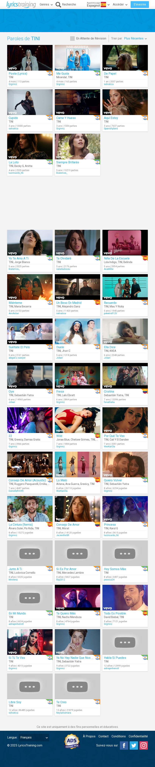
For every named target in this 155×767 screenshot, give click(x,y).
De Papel (110, 73)
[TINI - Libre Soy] (30, 686)
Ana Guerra (72, 483)
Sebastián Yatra (24, 395)
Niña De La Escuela (116, 258)
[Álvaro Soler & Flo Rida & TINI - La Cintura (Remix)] (30, 509)
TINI (11, 77)
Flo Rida (28, 528)
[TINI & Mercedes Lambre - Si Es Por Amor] (77, 553)
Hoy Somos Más (115, 569)
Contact (103, 736)
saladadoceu (63, 269)
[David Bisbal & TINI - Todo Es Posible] (125, 597)
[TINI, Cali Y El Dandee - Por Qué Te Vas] (125, 420)
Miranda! (61, 77)
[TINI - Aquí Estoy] (125, 102)
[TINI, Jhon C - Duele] (77, 331)
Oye (11, 391)
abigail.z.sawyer (17, 357)
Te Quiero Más (66, 613)
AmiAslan (14, 313)
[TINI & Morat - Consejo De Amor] (77, 509)
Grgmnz (13, 84)
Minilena (13, 579)
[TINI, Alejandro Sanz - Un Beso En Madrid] (77, 287)
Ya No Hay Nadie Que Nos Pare (77, 658)
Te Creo (61, 702)
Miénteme (15, 303)
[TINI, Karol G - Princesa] (125, 509)
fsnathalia (109, 402)
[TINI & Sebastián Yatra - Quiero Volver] (125, 464)
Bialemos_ (61, 173)
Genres (44, 4)
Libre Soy (15, 702)
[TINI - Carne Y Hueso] (77, 102)
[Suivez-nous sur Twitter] (134, 745)
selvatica (109, 84)
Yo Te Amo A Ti (19, 258)
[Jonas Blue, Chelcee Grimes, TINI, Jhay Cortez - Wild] (77, 420)
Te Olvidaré (63, 258)
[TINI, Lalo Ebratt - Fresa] (77, 376)
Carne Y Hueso (66, 118)
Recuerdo (110, 303)
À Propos (89, 736)
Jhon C (66, 350)
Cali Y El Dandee (119, 439)
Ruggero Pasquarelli (26, 483)
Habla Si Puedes (115, 658)
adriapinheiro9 (16, 624)
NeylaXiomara (63, 712)
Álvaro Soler (16, 528)
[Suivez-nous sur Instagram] (144, 745)
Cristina (109, 391)
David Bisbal (111, 617)
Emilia (43, 483)
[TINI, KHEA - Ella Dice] (125, 331)
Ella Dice (109, 347)
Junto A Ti (15, 569)
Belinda (127, 262)
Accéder (118, 4)
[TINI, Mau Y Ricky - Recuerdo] (125, 287)
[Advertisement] (77, 20)
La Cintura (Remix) (21, 524)
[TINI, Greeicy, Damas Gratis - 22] (30, 420)
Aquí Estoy (111, 118)
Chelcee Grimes (80, 439)
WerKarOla (109, 446)
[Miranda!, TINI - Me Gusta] (77, 58)
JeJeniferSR (62, 535)
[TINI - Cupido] (30, 102)
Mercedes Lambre (73, 572)
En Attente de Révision (91, 38)
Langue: (12, 737)
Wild (59, 436)
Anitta (28, 165)
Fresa (60, 391)
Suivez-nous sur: (107, 745)
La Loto (14, 162)
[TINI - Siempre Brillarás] (77, 146)
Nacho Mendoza (71, 617)
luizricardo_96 (16, 173)
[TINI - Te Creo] (77, 686)
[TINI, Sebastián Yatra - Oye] (30, 376)
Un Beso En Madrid (68, 303)
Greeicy (18, 439)
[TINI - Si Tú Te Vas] (30, 642)
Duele (60, 347)
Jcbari (59, 357)
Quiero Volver (113, 480)
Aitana (60, 483)
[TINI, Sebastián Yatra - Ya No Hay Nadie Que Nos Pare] (77, 642)
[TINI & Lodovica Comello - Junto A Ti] (30, 553)
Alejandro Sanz (71, 306)
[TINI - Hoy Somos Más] (125, 553)
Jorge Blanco (22, 262)
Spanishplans (111, 128)
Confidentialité (138, 736)
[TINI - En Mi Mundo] (30, 597)
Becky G (19, 165)
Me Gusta (62, 73)
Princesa (110, 524)
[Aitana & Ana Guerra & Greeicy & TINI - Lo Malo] (77, 464)
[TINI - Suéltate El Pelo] (30, 331)
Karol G (114, 528)
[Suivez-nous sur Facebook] (124, 745)
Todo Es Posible (115, 613)
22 (10, 436)
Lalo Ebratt (68, 395)
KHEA (113, 350)
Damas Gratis (32, 439)
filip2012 (60, 579)
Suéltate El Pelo (19, 347)
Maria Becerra (22, 306)
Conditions (119, 736)
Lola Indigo (110, 262)
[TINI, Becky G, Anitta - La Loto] (30, 146)
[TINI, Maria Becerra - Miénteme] (30, 287)
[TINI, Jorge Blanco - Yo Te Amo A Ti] (30, 242)
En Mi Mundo (17, 613)
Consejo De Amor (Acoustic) (27, 480)
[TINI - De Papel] (125, 58)
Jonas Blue (63, 439)
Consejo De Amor (67, 524)
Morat (65, 528)
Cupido (13, 118)
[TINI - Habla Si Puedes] (125, 642)
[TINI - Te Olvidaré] (77, 242)
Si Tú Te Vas (17, 658)
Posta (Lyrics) (18, 73)
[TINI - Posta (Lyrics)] (30, 58)
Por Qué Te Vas (114, 436)
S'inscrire (140, 4)
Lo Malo (61, 480)
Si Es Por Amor (66, 569)
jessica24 (109, 579)
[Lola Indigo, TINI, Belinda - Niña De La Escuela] (125, 242)
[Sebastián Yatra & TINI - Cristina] (125, 376)
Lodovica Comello (24, 572)
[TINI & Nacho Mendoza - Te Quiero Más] (77, 597)
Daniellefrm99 (16, 491)
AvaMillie (108, 269)
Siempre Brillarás (67, 162)
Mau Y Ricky (117, 306)
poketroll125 (110, 313)
